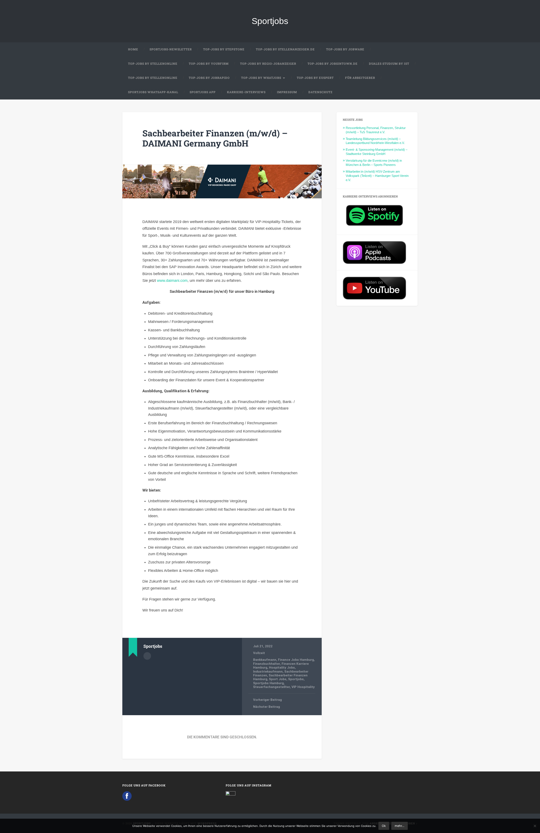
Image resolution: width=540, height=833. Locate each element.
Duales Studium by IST (389, 64)
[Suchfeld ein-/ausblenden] (410, 92)
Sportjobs (270, 21)
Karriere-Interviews (246, 92)
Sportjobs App (203, 92)
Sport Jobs (277, 679)
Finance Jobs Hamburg (296, 660)
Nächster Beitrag (266, 707)
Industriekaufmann (268, 671)
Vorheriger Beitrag (267, 700)
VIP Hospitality (303, 687)
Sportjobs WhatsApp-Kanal (153, 92)
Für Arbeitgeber (360, 78)
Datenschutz (320, 92)
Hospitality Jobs (282, 667)
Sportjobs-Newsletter (171, 49)
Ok (384, 826)
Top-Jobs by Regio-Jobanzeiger (268, 64)
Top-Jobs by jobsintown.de (333, 64)
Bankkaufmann (264, 660)
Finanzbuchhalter (266, 664)
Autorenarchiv (147, 656)
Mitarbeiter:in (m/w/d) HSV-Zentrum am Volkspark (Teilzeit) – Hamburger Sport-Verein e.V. (377, 176)
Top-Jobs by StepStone (223, 49)
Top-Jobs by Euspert (315, 78)
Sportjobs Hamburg (268, 683)
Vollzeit (259, 653)
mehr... (399, 826)
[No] (535, 826)
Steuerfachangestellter (271, 687)
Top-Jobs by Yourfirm (209, 64)
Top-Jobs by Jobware (345, 49)
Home (133, 49)
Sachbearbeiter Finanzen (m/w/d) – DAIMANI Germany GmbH (215, 138)
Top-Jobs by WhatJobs (261, 78)
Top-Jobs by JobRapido (209, 78)
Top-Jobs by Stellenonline (152, 64)
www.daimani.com (172, 280)
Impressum (287, 92)
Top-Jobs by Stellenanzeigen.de (285, 49)
